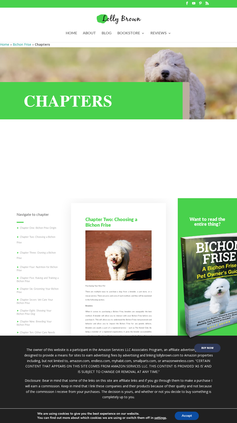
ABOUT (89, 33)
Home (4, 44)
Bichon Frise (22, 44)
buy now (207, 348)
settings (160, 418)
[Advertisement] (118, 163)
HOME (71, 33)
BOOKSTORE (128, 33)
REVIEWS (158, 33)
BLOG (107, 33)
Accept (187, 415)
